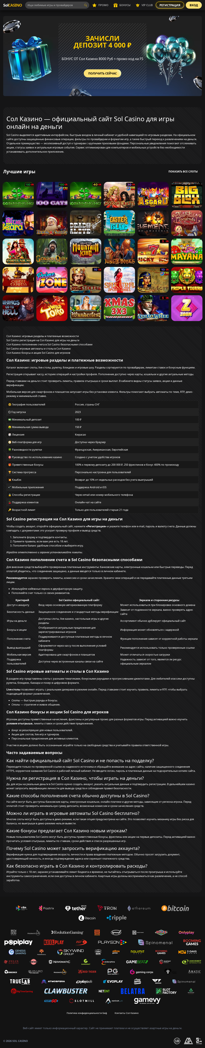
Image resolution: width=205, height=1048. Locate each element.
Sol (12, 5)
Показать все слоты (183, 171)
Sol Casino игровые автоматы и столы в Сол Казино (38, 348)
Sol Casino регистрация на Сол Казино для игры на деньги (42, 340)
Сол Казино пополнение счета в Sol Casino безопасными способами (49, 344)
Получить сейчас (102, 73)
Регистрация (170, 5)
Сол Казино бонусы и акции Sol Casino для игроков (38, 353)
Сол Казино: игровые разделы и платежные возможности (42, 336)
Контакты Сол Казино (127, 1013)
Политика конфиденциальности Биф (87, 1013)
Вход (194, 5)
